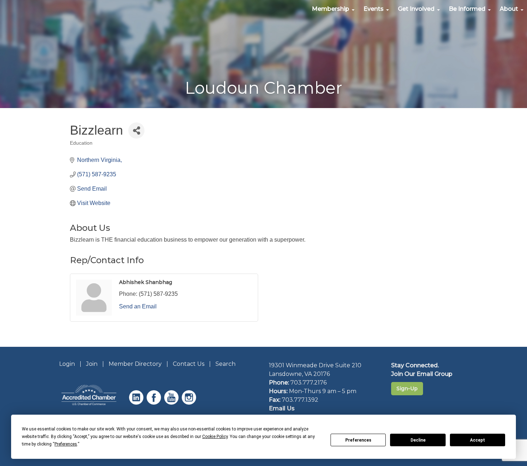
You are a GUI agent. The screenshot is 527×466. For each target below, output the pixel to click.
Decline (418, 440)
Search (225, 363)
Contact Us (188, 363)
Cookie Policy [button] (215, 436)
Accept (477, 440)
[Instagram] (190, 402)
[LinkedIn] (137, 402)
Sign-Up (407, 388)
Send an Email (138, 306)
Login (67, 363)
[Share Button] (136, 130)
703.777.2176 (308, 382)
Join (92, 363)
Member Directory (135, 363)
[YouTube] (172, 402)
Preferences (358, 440)
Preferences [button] (65, 444)
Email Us (282, 408)
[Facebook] (155, 402)
